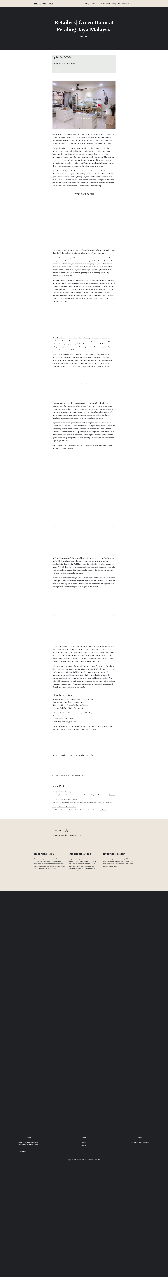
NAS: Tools (71, 775)
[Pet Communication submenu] (133, 3)
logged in (64, 835)
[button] (55, 318)
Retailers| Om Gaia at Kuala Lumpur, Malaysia (65, 799)
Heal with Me (43, 3)
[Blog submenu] (89, 3)
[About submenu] (97, 3)
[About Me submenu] (87, 1145)
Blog (65, 775)
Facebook (76, 705)
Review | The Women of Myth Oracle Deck (64, 807)
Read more (112, 795)
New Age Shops (79, 775)
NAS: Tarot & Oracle (58, 775)
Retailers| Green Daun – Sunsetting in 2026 (64, 791)
